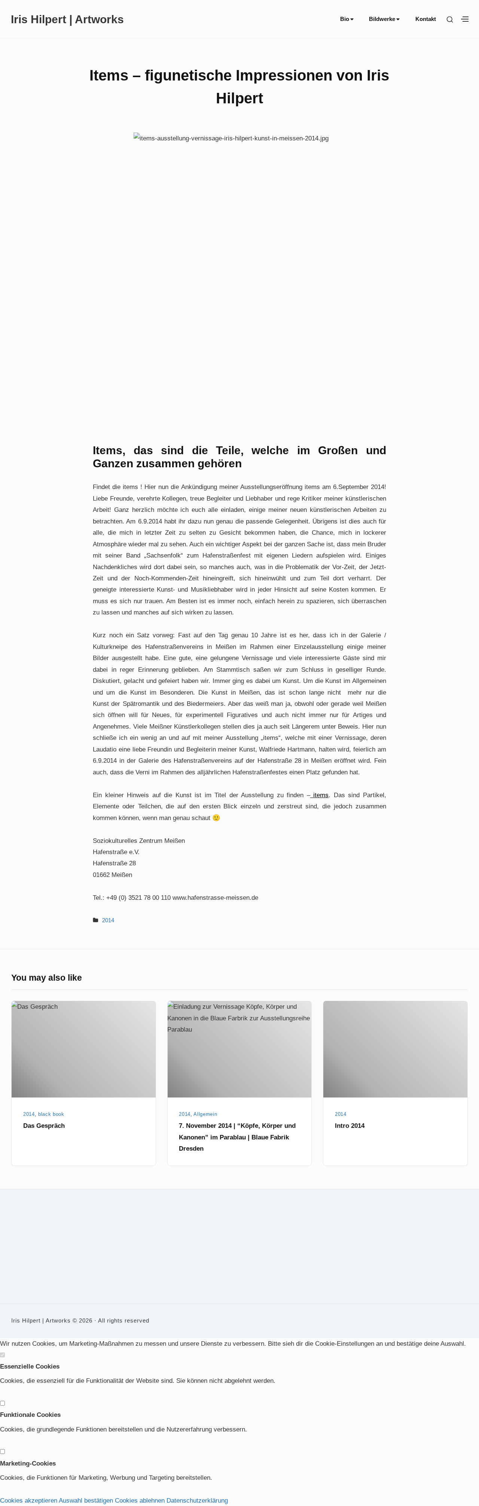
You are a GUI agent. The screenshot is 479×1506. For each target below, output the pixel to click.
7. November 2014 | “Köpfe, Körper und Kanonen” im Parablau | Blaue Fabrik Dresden (237, 1137)
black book (51, 1114)
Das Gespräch (44, 1125)
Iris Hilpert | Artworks (67, 19)
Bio (344, 19)
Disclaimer (22, 1277)
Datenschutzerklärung (197, 1500)
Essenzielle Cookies (30, 1366)
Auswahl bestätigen (86, 1500)
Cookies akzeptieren (28, 1500)
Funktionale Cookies (30, 1414)
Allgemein (205, 1114)
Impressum (23, 1257)
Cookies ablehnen (140, 1500)
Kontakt (425, 19)
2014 (108, 920)
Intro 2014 (349, 1125)
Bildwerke (382, 19)
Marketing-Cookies (28, 1463)
